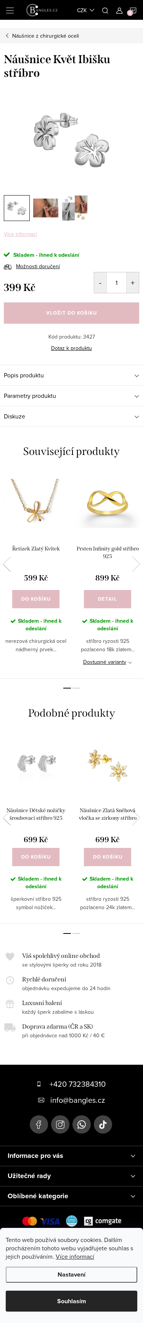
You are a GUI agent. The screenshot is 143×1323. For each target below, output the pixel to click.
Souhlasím (71, 1301)
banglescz (60, 1124)
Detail (107, 599)
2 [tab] (76, 688)
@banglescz (103, 1124)
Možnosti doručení (38, 266)
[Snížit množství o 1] (100, 282)
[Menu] (10, 10)
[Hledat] (105, 10)
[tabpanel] (36, 574)
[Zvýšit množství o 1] (132, 282)
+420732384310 (81, 1124)
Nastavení (71, 1274)
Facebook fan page (39, 1124)
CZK (82, 10)
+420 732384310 (78, 1083)
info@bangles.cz (77, 1099)
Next (136, 564)
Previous (7, 564)
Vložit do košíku (71, 312)
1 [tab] (67, 688)
